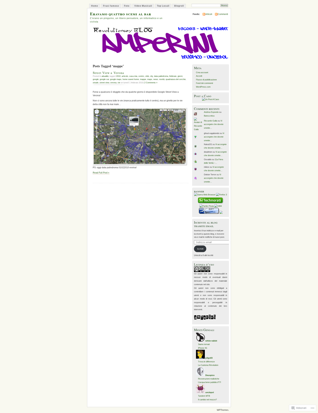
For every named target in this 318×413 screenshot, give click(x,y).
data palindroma (161, 76)
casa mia (133, 76)
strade (95, 82)
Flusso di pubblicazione (206, 80)
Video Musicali (143, 6)
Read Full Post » (101, 172)
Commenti (223, 14)
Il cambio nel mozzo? (207, 399)
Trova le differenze (206, 361)
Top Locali (163, 6)
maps (149, 79)
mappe (143, 79)
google (96, 79)
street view (104, 82)
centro (141, 76)
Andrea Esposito (211, 112)
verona (113, 82)
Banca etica (209, 116)
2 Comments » (150, 82)
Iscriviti (200, 249)
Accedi (199, 76)
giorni (180, 76)
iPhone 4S (202, 348)
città (147, 76)
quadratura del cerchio (176, 79)
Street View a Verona (108, 73)
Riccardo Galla (210, 121)
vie (119, 82)
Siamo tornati (204, 344)
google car (104, 79)
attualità (105, 76)
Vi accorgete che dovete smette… (213, 124)
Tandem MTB (204, 396)
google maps (115, 79)
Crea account (202, 72)
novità (162, 79)
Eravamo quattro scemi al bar (120, 14)
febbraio (172, 76)
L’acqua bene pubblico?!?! (209, 382)
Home (94, 6)
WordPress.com (203, 87)
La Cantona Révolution (208, 365)
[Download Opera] (204, 195)
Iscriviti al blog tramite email (206, 224)
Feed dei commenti (204, 83)
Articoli (208, 14)
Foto (126, 6)
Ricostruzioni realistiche (208, 379)
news (155, 79)
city (151, 76)
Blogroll (179, 6)
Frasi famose (111, 6)
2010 (118, 76)
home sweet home (131, 79)
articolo (125, 76)
